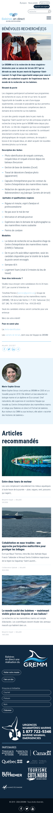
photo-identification (12, 329)
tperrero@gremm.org (26, 293)
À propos (23, 3)
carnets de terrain (12, 335)
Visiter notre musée (11, 672)
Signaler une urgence (41, 6)
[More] (18, 349)
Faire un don (44, 3)
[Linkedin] (13, 349)
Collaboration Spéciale (9, 568)
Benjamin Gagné (8, 500)
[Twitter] (9, 349)
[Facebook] (4, 349)
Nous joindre (33, 3)
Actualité (5, 345)
